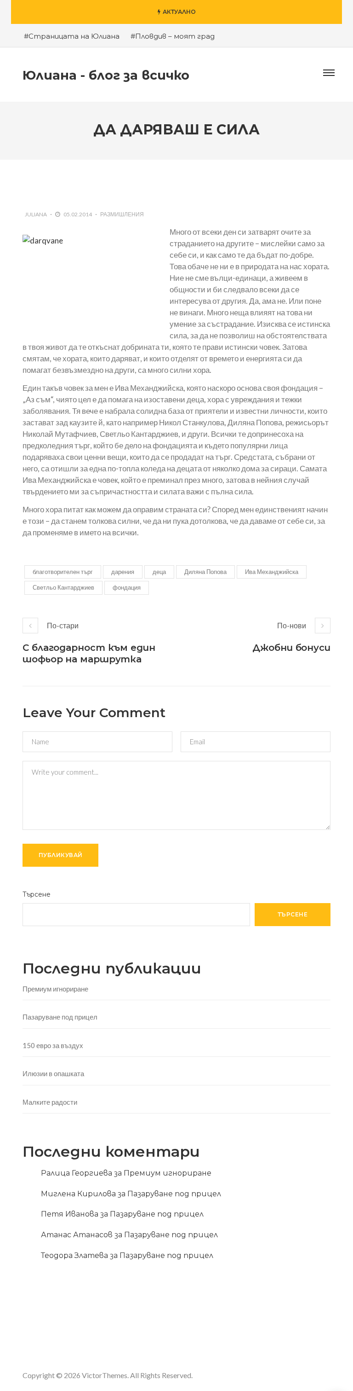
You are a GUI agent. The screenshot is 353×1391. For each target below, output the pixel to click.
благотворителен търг (63, 571)
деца (159, 571)
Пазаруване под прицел (60, 1017)
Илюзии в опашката (53, 1073)
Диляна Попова (205, 571)
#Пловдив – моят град (173, 36)
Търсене (37, 894)
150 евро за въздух (53, 1045)
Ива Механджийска (271, 571)
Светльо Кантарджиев (63, 587)
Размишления (122, 214)
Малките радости (50, 1102)
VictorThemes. (105, 1375)
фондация (127, 587)
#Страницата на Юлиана (72, 36)
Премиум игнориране (55, 989)
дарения (122, 571)
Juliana (36, 214)
